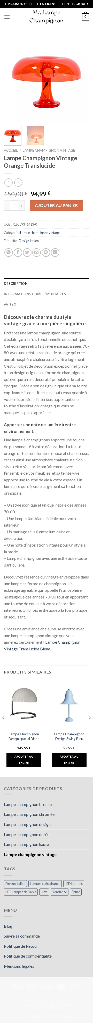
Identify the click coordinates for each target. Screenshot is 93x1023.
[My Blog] (46, 17)
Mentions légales (19, 966)
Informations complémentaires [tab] (35, 294)
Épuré (76, 892)
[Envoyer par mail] (36, 252)
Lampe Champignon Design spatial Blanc (24, 736)
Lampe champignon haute (26, 844)
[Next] (81, 79)
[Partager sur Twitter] (27, 252)
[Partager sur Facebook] (18, 252)
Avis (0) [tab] (10, 304)
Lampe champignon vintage (49, 150)
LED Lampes (74, 883)
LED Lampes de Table (20, 892)
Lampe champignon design (27, 824)
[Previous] (12, 79)
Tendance (59, 892)
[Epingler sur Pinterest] (46, 252)
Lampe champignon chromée (29, 814)
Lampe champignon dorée (26, 834)
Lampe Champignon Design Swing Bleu (69, 736)
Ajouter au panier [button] (23, 760)
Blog (8, 926)
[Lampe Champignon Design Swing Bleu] (69, 705)
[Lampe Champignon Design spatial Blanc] (24, 705)
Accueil (11, 150)
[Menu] (7, 16)
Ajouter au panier (56, 205)
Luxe (44, 892)
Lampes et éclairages (45, 883)
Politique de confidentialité (28, 955)
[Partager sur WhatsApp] (8, 252)
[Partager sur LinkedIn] (55, 252)
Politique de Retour (21, 946)
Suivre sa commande (22, 935)
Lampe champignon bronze (28, 804)
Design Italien (29, 241)
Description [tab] (16, 283)
